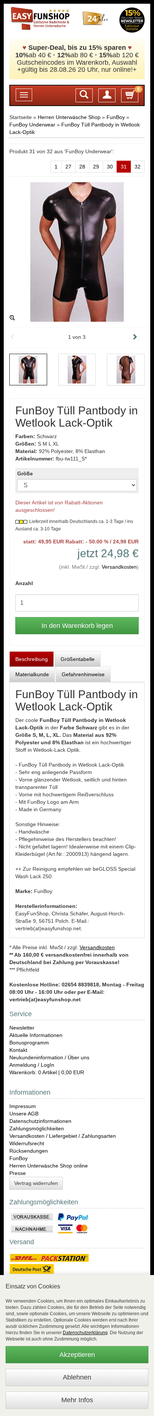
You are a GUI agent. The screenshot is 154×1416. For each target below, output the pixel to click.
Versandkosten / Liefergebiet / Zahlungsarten (62, 1136)
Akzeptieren (77, 1354)
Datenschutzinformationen (40, 1121)
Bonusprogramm (29, 1043)
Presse (17, 1173)
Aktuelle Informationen (35, 1035)
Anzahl (24, 583)
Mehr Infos (77, 1400)
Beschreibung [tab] (31, 659)
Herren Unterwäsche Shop (69, 117)
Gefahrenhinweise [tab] (83, 674)
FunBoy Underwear (32, 125)
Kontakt (18, 1050)
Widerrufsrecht (26, 1143)
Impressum (22, 1106)
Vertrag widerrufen (36, 1183)
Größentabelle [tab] (78, 659)
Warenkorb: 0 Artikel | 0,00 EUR (46, 1072)
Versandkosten (119, 567)
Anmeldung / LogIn (31, 1065)
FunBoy (116, 117)
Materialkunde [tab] (32, 674)
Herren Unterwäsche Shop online (48, 1166)
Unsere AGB (23, 1114)
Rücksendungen (28, 1151)
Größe (25, 473)
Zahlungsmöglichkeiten (36, 1128)
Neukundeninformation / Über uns (49, 1057)
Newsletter (21, 1028)
